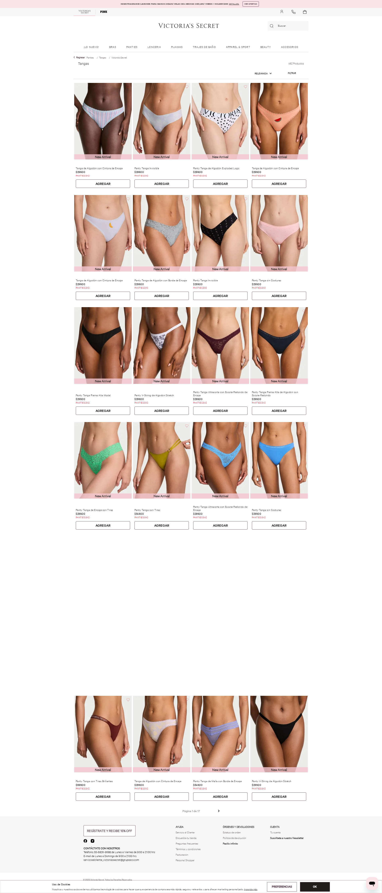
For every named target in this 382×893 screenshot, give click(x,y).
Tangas (102, 57)
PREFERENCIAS (282, 886)
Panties (90, 57)
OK (315, 886)
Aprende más (250, 889)
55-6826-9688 (102, 852)
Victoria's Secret (119, 57)
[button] (292, 73)
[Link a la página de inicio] (79, 57)
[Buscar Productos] (272, 26)
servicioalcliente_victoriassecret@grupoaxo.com (111, 860)
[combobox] (288, 26)
